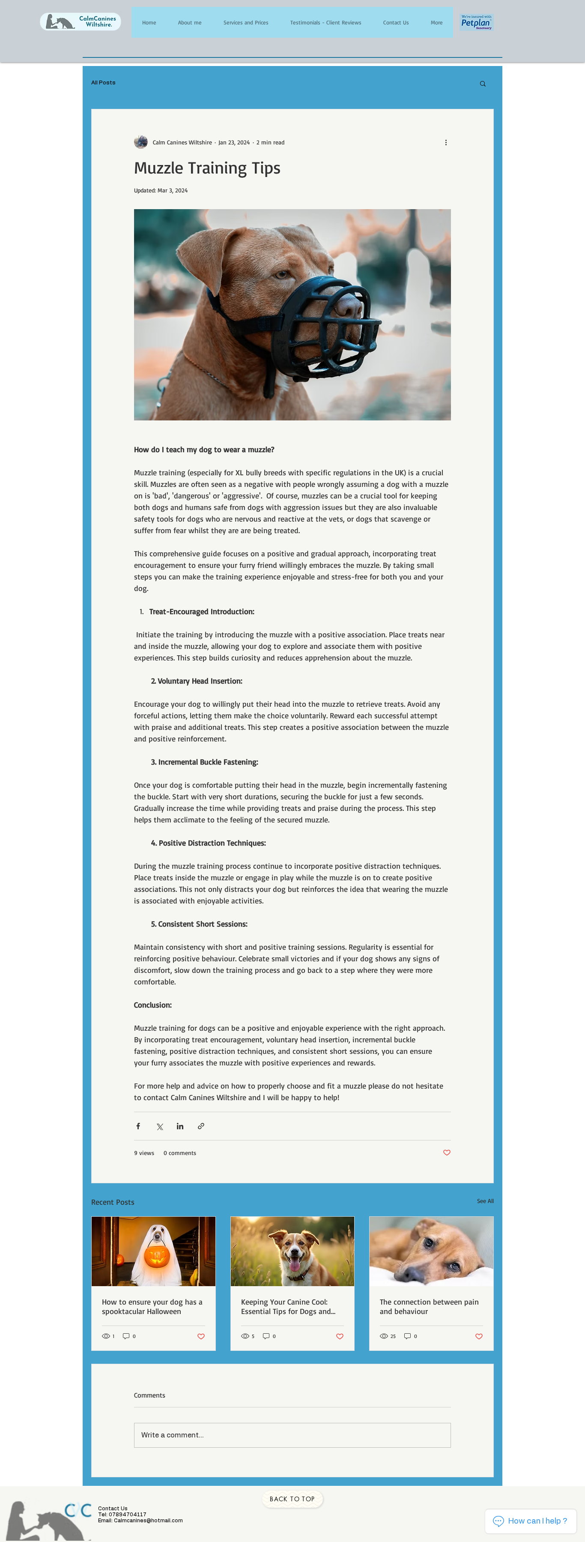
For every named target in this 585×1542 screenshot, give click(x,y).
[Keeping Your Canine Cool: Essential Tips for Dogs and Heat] (293, 1251)
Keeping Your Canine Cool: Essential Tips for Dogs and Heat (286, 1306)
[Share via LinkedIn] (180, 1126)
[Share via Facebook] (138, 1126)
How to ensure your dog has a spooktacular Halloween (152, 1306)
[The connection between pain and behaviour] (431, 1251)
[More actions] (446, 142)
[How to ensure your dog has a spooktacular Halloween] (153, 1251)
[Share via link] (201, 1126)
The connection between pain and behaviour (429, 1306)
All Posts (103, 83)
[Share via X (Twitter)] (159, 1126)
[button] (483, 83)
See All (485, 1200)
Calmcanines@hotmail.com (148, 1520)
